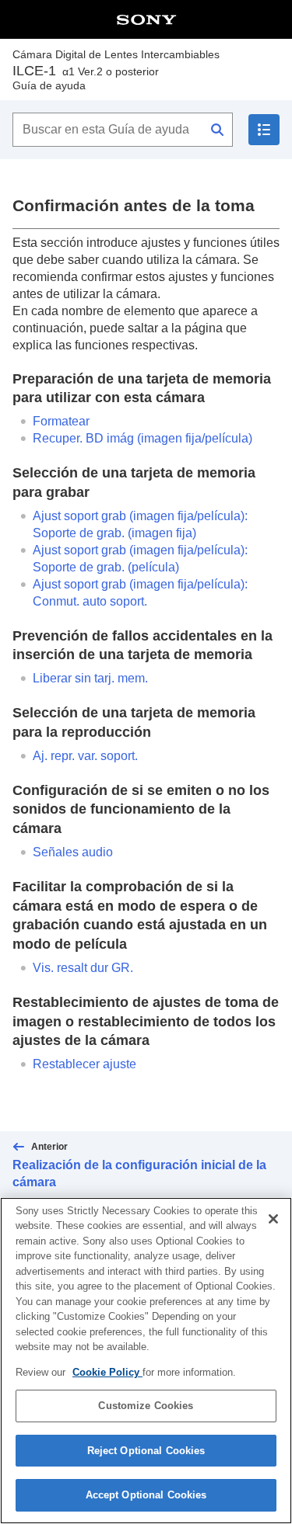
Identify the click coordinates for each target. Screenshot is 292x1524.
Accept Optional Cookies (146, 1495)
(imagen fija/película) (142, 438)
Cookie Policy (107, 1372)
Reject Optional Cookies (146, 1450)
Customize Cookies (145, 1405)
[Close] (273, 1219)
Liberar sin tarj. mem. (90, 678)
